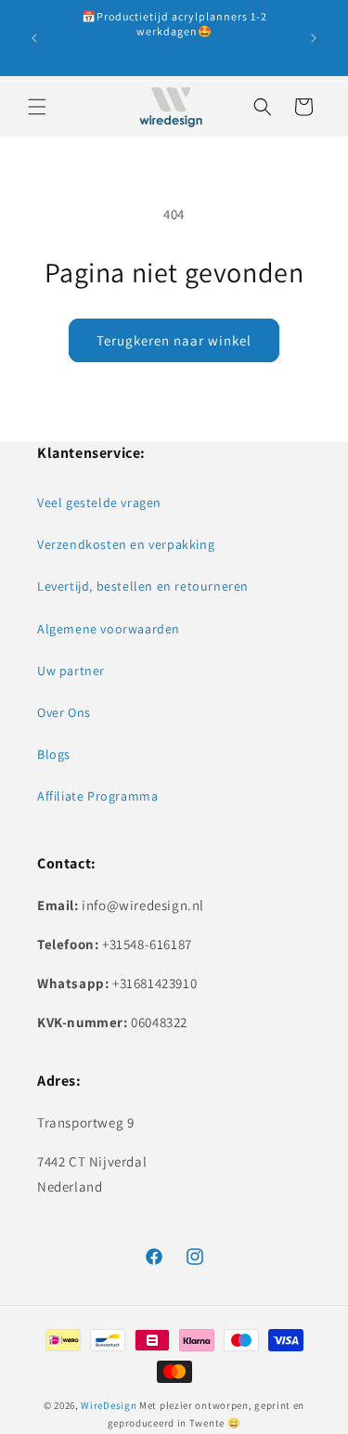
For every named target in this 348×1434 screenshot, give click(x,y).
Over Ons (64, 712)
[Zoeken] (262, 106)
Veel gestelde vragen (99, 502)
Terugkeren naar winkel (174, 340)
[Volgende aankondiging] (313, 38)
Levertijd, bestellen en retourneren (143, 586)
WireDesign (108, 1405)
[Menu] (37, 106)
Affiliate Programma (97, 796)
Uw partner (71, 670)
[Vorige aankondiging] (34, 38)
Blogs (54, 754)
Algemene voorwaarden (108, 628)
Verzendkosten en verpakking (125, 544)
